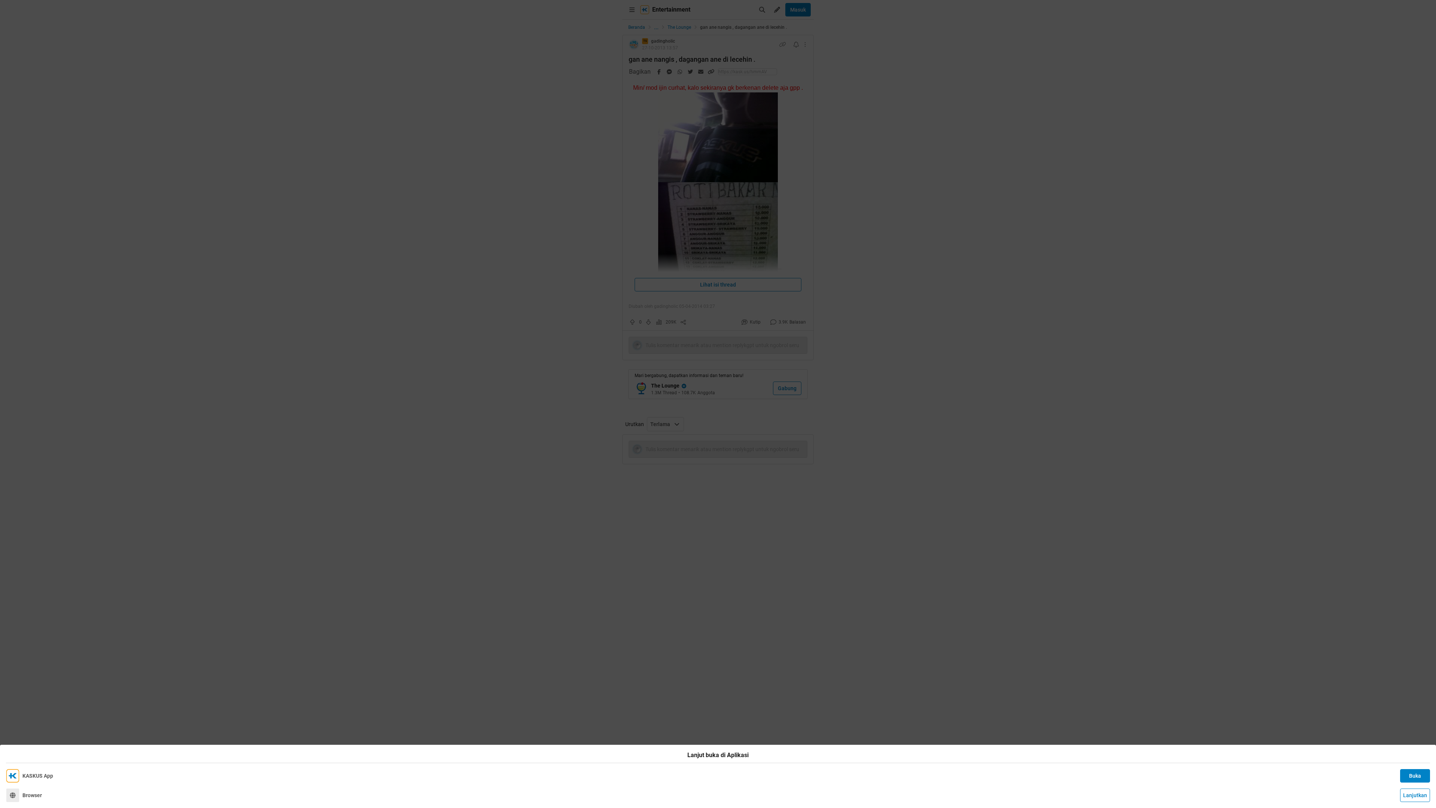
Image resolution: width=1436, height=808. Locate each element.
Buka (1415, 776)
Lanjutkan (1415, 795)
